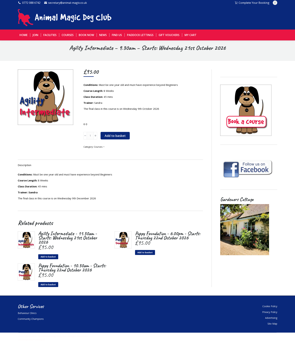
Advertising (271, 317)
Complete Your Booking (254, 3)
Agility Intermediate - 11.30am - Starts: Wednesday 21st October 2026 (67, 237)
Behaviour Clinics (27, 313)
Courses (98, 146)
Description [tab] (24, 165)
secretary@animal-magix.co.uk (67, 3)
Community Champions (31, 318)
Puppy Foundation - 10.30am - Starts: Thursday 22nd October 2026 (72, 267)
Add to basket (115, 136)
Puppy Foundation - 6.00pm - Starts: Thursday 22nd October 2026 (167, 235)
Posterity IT (39, 339)
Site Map (272, 323)
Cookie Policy (269, 306)
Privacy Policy (269, 312)
